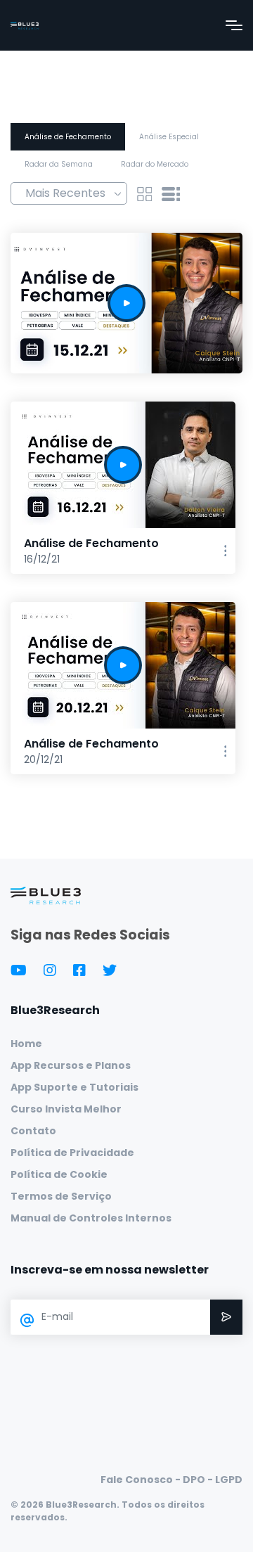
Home (26, 1044)
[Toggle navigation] (234, 25)
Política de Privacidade (72, 1153)
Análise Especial (169, 137)
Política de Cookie (59, 1174)
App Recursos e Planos (71, 1065)
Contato (33, 1131)
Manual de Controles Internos (91, 1218)
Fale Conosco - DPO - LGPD (171, 1480)
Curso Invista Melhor (66, 1109)
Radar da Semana (59, 164)
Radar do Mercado (154, 164)
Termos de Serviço (61, 1196)
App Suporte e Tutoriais (74, 1087)
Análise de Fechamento (68, 137)
